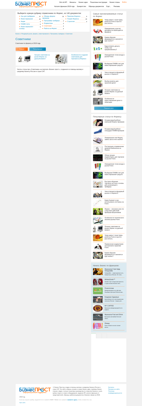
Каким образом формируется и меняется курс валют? (114, 39)
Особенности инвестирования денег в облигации (113, 100)
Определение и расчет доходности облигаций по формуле (114, 30)
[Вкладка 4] (104, 335)
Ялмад (107, 323)
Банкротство (81, 6)
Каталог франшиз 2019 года (64, 6)
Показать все (109, 108)
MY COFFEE (109, 306)
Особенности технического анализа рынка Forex (114, 218)
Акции (23, 21)
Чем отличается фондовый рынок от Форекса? (114, 73)
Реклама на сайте (114, 389)
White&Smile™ (110, 279)
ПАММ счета (25, 24)
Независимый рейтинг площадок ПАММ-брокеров (114, 129)
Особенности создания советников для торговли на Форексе (79, 57)
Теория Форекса (73, 19)
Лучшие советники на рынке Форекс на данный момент (42, 57)
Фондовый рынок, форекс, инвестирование (35, 33)
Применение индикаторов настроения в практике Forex (114, 245)
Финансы (73, 2)
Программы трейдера (52, 20)
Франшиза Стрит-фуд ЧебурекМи (112, 270)
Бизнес (17, 33)
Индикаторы (48, 23)
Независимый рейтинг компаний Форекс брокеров (114, 121)
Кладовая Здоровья (112, 297)
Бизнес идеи (83, 2)
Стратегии (71, 21)
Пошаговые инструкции (98, 2)
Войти (123, 2)
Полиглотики (109, 288)
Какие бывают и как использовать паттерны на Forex (114, 201)
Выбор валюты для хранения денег (111, 82)
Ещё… (108, 6)
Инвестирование (27, 19)
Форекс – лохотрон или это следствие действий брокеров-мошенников (114, 210)
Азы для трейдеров (28, 16)
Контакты (111, 387)
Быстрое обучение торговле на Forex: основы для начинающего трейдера (114, 184)
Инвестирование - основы (26, 27)
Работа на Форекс (50, 28)
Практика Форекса (73, 16)
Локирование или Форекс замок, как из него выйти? (114, 138)
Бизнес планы (115, 2)
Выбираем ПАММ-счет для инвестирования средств (114, 64)
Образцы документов (96, 6)
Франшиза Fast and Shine (114, 314)
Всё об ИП (63, 2)
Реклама (117, 6)
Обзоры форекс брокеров (48, 17)
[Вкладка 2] (98, 335)
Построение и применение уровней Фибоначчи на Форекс (114, 148)
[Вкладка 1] (93, 335)
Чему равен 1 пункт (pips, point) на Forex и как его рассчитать (114, 21)
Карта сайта (22, 402)
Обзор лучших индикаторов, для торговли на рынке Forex (114, 157)
